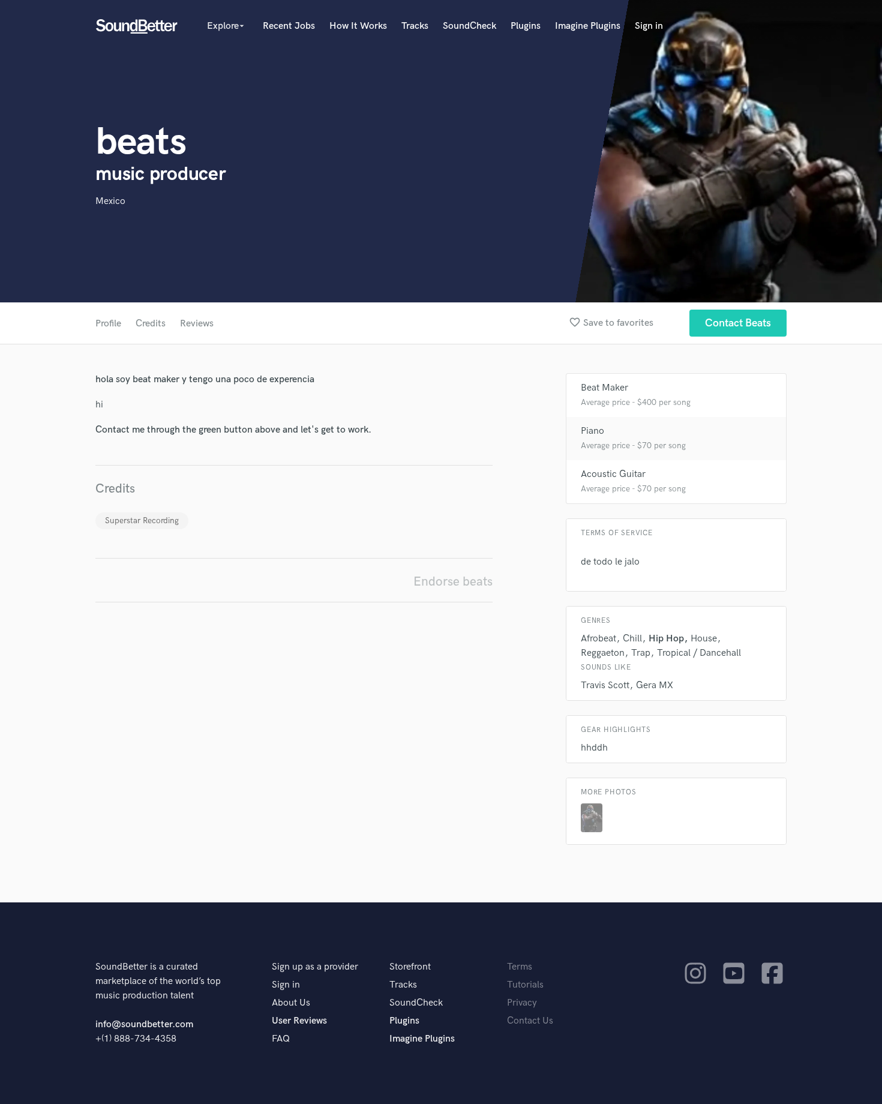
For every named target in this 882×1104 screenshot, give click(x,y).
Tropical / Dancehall (699, 653)
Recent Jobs (289, 26)
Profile (108, 323)
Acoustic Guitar (613, 474)
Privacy (522, 1003)
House (704, 638)
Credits (151, 323)
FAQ (281, 1039)
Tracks (414, 26)
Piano (592, 431)
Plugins (526, 26)
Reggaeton (603, 653)
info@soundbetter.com (144, 1024)
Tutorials (525, 985)
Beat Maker (604, 388)
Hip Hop (666, 638)
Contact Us (530, 1021)
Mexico (110, 201)
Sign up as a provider (315, 967)
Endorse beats (453, 581)
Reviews (197, 323)
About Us (291, 1003)
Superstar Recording (142, 520)
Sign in (649, 26)
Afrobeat (598, 638)
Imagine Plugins (587, 26)
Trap (640, 653)
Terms (519, 967)
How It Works (358, 26)
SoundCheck (469, 26)
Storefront (410, 967)
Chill (632, 638)
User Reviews (299, 1021)
